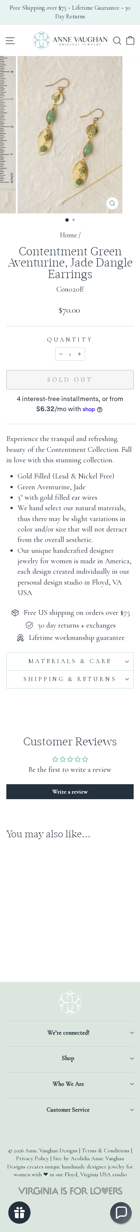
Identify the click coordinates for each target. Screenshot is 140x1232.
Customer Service (68, 1110)
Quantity (70, 340)
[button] (121, 1213)
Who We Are (68, 1084)
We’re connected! (68, 1033)
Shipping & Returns (69, 679)
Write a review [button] (70, 791)
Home (68, 235)
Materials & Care (70, 661)
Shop (68, 1058)
